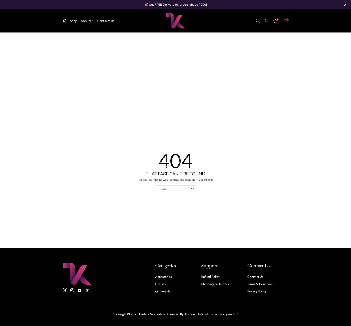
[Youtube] (79, 290)
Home (8, 82)
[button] (258, 21)
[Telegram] (87, 290)
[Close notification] (345, 5)
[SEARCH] (192, 188)
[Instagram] (72, 290)
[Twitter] (65, 290)
